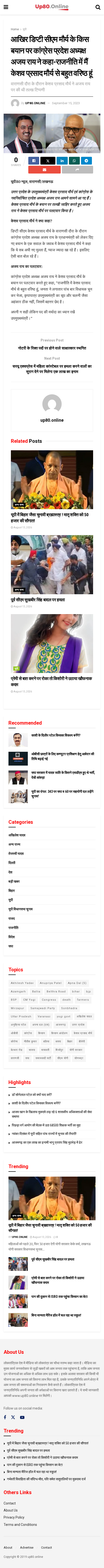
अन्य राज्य (19, 504)
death (66, 999)
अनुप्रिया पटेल (18, 1024)
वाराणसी (15, 1058)
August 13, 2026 (22, 527)
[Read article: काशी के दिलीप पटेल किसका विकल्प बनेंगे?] (18, 740)
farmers (83, 999)
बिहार (11, 891)
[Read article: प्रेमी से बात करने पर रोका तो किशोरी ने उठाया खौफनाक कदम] (52, 643)
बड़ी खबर (14, 881)
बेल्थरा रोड (16, 1050)
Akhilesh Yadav (22, 983)
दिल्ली (11, 863)
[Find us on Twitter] (13, 1417)
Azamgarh (18, 991)
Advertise (26, 1547)
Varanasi (44, 1016)
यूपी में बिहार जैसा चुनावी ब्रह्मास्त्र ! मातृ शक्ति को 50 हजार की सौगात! (48, 1443)
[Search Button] (98, 7)
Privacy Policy (14, 1517)
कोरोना (14, 1041)
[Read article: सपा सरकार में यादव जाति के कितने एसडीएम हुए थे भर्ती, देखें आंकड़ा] (18, 777)
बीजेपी (82, 1041)
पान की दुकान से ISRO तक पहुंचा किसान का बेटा (59, 1297)
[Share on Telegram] (86, 161)
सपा (10, 946)
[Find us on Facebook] (5, 1417)
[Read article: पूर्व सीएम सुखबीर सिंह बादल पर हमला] (52, 564)
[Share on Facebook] (33, 161)
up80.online (35, 103)
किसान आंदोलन (59, 1033)
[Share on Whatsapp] (74, 161)
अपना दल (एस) (41, 1024)
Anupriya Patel (51, 983)
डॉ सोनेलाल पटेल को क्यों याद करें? (32, 1095)
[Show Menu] (6, 7)
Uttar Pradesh (21, 1016)
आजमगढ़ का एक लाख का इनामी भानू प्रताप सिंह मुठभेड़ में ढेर (47, 1142)
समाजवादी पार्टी (43, 1058)
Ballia (36, 991)
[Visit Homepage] (52, 7)
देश (10, 872)
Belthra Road (56, 991)
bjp (88, 991)
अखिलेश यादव (16, 835)
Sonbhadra (69, 1008)
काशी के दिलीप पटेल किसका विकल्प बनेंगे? (55, 735)
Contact (10, 1503)
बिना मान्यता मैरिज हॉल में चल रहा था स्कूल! (56, 1315)
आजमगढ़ (61, 1024)
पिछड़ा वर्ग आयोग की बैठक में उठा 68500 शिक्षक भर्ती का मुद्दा (46, 1125)
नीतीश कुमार (30, 1041)
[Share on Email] (44, 170)
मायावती (45, 1050)
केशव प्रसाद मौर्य (83, 1033)
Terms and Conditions (20, 1525)
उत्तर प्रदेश (78, 1024)
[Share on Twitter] (47, 161)
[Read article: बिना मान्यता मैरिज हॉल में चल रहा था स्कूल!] (18, 1320)
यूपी (25, 29)
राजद (11, 918)
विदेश (11, 937)
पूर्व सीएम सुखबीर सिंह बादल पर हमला (38, 599)
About (8, 1547)
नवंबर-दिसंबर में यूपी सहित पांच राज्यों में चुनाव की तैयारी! (44, 1134)
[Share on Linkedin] (62, 161)
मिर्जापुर (59, 1050)
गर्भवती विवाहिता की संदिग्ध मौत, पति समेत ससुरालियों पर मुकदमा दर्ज (46, 1479)
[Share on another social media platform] (77, 170)
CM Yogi (29, 999)
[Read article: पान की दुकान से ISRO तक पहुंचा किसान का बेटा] (18, 1301)
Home (15, 29)
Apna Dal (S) (77, 983)
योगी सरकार (76, 1050)
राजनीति (13, 928)
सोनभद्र (78, 1058)
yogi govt (63, 1016)
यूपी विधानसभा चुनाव (20, 909)
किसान (41, 1033)
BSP (14, 999)
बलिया (46, 1041)
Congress (49, 999)
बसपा (58, 1041)
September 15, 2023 (66, 103)
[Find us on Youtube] (22, 1417)
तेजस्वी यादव (16, 853)
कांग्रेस (28, 1033)
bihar (76, 991)
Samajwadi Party (42, 1008)
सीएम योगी (62, 1058)
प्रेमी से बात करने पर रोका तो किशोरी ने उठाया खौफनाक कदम (42, 1457)
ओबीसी (14, 1033)
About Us (11, 1510)
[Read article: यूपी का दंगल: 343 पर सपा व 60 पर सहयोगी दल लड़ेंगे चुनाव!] (18, 796)
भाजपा (32, 1050)
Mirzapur (17, 1008)
